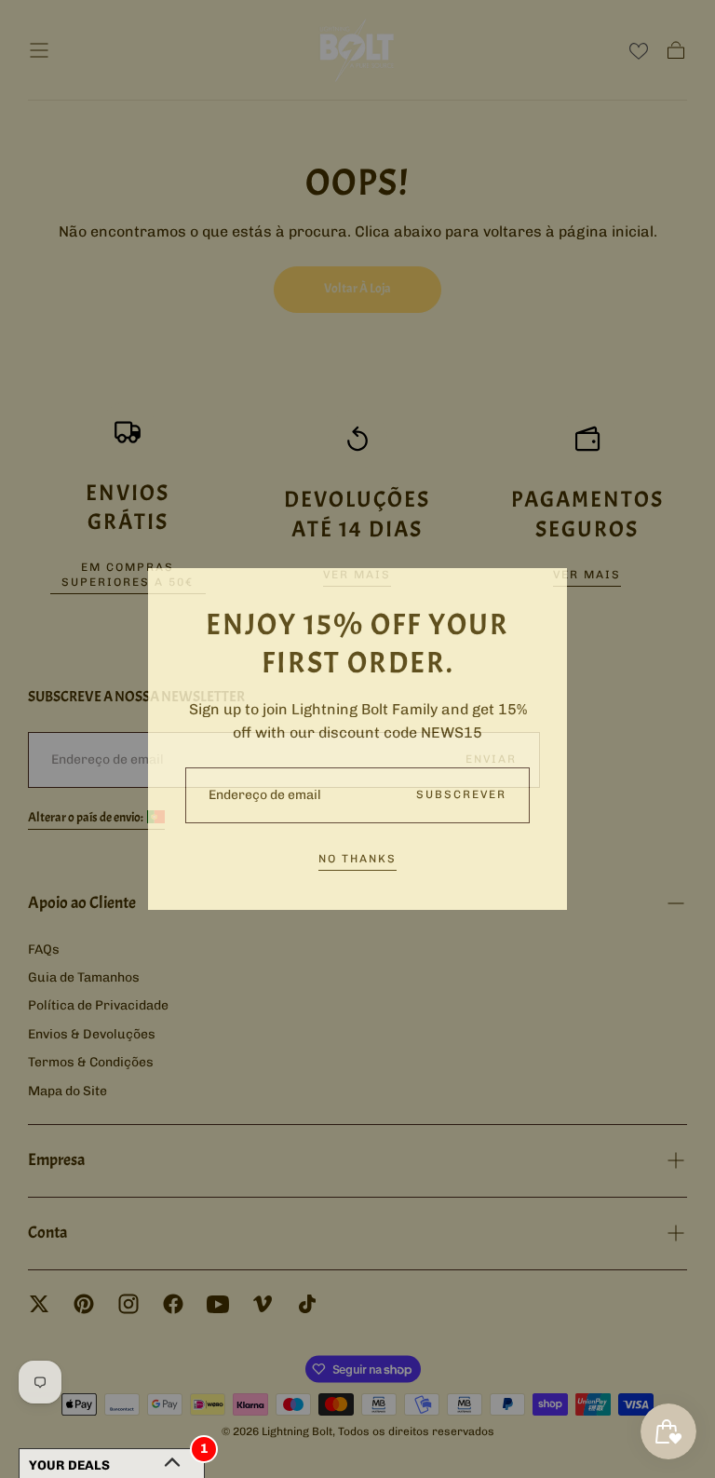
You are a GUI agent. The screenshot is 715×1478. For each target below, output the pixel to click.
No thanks (357, 858)
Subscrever (461, 794)
